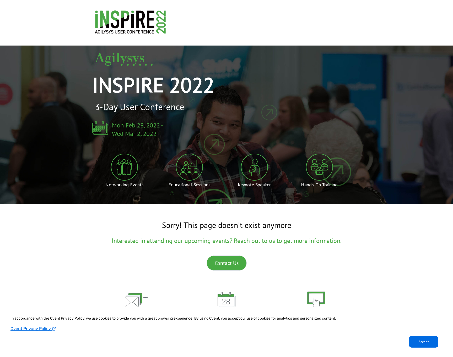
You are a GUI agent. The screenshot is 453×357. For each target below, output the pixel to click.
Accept (423, 341)
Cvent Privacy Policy (31, 328)
